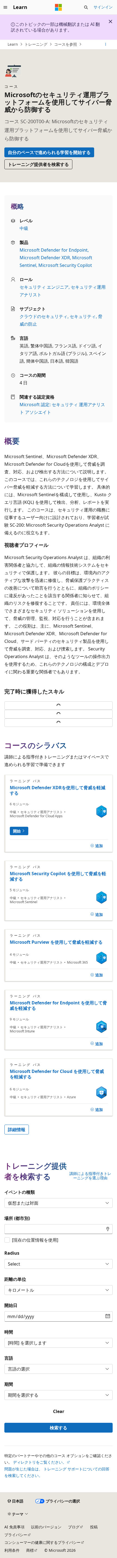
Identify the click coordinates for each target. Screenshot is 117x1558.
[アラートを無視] (110, 21)
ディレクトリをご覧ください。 (39, 1462)
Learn (13, 44)
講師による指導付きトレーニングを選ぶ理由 (90, 1175)
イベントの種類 (19, 1192)
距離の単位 (15, 1279)
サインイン (103, 7)
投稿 (94, 1526)
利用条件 (12, 1550)
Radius (11, 1253)
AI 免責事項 (14, 1526)
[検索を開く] (86, 7)
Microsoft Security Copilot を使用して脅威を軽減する (58, 876)
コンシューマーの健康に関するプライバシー (42, 1542)
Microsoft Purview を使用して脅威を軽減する (56, 942)
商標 (30, 1550)
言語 (8, 1358)
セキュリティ (83, 316)
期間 (8, 1384)
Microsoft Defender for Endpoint (54, 250)
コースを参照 (65, 44)
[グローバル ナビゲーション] (5, 7)
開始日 (10, 1305)
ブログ (73, 1526)
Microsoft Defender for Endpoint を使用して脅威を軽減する (58, 1005)
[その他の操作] (105, 44)
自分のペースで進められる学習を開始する (49, 152)
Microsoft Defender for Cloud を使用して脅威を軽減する (57, 1074)
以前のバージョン (46, 1526)
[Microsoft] (58, 7)
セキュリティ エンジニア (44, 287)
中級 (24, 228)
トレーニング (35, 44)
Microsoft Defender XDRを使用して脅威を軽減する (57, 790)
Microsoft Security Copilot (65, 265)
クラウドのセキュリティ (43, 316)
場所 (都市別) (17, 1218)
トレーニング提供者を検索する (38, 164)
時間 (8, 1332)
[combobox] (58, 1229)
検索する (58, 1428)
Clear (58, 1411)
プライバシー (15, 1534)
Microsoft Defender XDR (45, 258)
